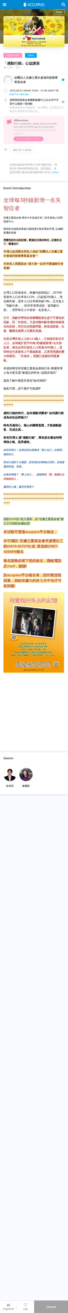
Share (59, 12)
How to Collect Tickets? (28, 138)
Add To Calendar (19, 94)
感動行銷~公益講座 (22, 149)
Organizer (8, 1308)
